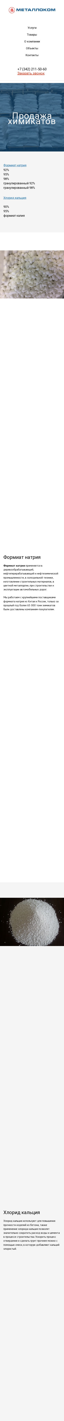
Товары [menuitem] (32, 34)
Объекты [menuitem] (32, 48)
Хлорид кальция (14, 982)
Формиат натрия (14, 949)
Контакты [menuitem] (32, 55)
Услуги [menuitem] (32, 27)
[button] (31, 73)
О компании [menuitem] (32, 41)
